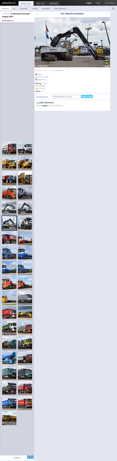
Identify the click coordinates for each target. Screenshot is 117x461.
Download (41, 79)
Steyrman (26, 3)
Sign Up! (40, 3)
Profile (35, 8)
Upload (53, 3)
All (14, 8)
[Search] (113, 8)
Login (37, 88)
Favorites (46, 8)
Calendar (23, 8)
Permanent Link (42, 96)
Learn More (110, 3)
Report (39, 74)
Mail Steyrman (60, 8)
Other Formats (42, 77)
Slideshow (17, 457)
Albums (5, 8)
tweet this (87, 96)
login (44, 105)
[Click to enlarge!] (72, 42)
